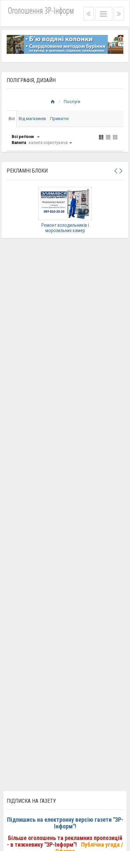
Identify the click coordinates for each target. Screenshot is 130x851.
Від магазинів (32, 118)
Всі (12, 118)
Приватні (59, 118)
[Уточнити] (38, 136)
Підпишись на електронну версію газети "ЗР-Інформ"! (65, 823)
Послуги (72, 101)
